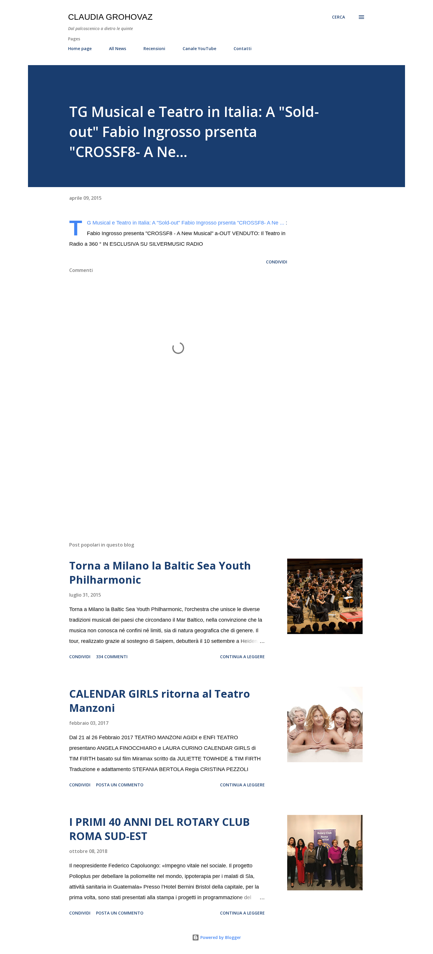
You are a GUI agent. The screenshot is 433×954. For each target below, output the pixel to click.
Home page (80, 48)
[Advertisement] (168, 468)
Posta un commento (119, 785)
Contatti (243, 48)
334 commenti (112, 656)
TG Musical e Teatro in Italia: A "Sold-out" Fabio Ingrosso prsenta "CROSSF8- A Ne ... (185, 223)
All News (117, 48)
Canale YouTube (199, 48)
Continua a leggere (242, 656)
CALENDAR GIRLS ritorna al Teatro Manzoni (159, 700)
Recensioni (154, 48)
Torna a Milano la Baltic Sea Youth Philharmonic (160, 572)
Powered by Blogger (220, 937)
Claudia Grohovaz (110, 17)
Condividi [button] (276, 262)
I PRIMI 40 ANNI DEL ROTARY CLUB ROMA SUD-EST (159, 829)
